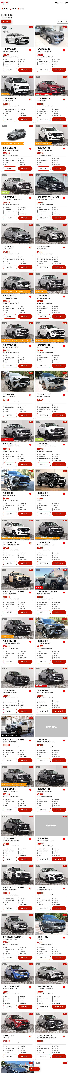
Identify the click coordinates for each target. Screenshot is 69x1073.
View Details (9, 70)
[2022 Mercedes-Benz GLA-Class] (51, 184)
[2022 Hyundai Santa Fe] (51, 973)
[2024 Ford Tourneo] (17, 85)
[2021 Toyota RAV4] (17, 1022)
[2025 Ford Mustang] (51, 85)
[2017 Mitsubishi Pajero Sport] (17, 924)
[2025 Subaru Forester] (51, 381)
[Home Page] (5, 3)
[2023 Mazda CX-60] (17, 677)
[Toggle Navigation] (66, 8)
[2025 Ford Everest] (17, 135)
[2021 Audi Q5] (51, 875)
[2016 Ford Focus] (51, 924)
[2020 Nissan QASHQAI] (51, 233)
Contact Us (24, 70)
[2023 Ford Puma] (17, 233)
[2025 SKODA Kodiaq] (17, 36)
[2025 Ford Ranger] (17, 184)
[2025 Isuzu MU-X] (17, 381)
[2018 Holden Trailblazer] (17, 973)
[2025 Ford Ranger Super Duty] (17, 579)
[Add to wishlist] (30, 50)
